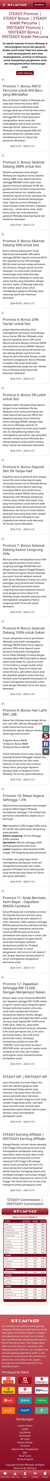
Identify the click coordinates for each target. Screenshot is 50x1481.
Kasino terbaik (25, 1442)
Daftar (25, 1429)
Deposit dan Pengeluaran (25, 1449)
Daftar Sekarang (25, 73)
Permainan (25, 1435)
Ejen (25, 1452)
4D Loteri (25, 1439)
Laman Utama (25, 1425)
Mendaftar (39, 4)
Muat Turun (25, 1455)
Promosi (25, 1445)
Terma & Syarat (25, 1459)
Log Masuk (25, 1432)
